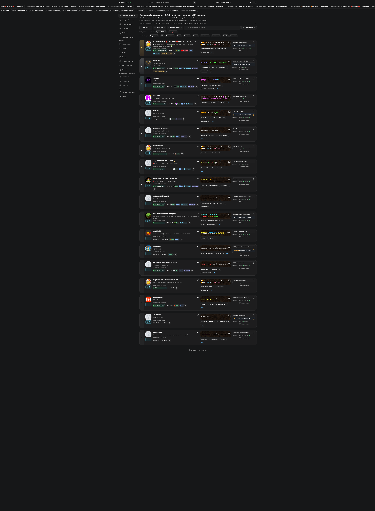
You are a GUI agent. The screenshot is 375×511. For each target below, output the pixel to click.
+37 (202, 138)
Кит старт (187, 36)
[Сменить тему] (254, 2)
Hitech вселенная (158, 113)
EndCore (156, 78)
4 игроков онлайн (159, 223)
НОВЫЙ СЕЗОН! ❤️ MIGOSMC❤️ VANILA (168, 42)
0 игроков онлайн (159, 68)
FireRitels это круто (159, 317)
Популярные (154, 36)
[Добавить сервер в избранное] (174, 53)
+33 (212, 206)
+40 (202, 325)
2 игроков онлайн (159, 136)
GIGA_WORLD (157, 249)
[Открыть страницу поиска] (194, 2)
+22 (227, 102)
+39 (210, 71)
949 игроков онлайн (160, 104)
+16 (202, 342)
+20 (217, 88)
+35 (202, 189)
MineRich (156, 96)
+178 (212, 52)
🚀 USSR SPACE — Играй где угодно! (165, 181)
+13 (219, 224)
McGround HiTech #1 (161, 196)
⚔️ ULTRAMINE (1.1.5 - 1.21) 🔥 (164, 161)
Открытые (233, 36)
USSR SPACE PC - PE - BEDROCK (165, 178)
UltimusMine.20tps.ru (159, 300)
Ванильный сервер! (159, 63)
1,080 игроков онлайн (160, 288)
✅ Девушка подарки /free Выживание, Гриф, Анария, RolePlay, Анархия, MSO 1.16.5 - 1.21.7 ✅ (173, 45)
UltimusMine (158, 297)
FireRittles (157, 315)
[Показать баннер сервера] (229, 42)
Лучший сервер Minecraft (161, 131)
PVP (162, 36)
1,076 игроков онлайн (160, 50)
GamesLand (157, 332)
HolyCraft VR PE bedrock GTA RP (165, 280)
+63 (202, 171)
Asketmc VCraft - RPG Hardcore (165, 262)
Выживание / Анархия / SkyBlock (163, 98)
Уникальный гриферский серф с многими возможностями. (172, 234)
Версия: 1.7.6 (160, 32)
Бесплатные (216, 36)
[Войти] (250, 2)
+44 (214, 272)
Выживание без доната (160, 265)
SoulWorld (157, 231)
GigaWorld (157, 246)
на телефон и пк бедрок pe (161, 148)
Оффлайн (156, 119)
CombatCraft (158, 146)
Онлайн (225, 36)
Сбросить (174, 32)
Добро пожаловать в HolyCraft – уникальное (167, 282)
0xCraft (155, 111)
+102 (212, 121)
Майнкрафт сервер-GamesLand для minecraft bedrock (170, 335)
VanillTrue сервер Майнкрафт (164, 214)
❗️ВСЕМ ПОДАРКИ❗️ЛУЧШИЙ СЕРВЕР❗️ (166, 163)
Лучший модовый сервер (161, 199)
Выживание (170, 36)
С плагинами (205, 36)
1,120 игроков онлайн (160, 154)
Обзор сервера (244, 51)
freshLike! (157, 60)
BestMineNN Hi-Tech (161, 128)
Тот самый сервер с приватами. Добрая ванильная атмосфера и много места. (176, 217)
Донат (179, 36)
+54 (211, 290)
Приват (195, 36)
